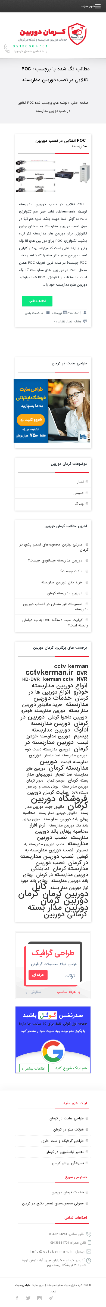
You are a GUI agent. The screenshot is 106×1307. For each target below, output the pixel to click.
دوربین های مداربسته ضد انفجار (57, 771)
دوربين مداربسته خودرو (43, 710)
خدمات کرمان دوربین (68, 1192)
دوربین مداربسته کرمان (64, 593)
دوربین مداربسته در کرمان (56, 745)
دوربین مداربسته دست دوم (47, 749)
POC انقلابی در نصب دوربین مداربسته (61, 143)
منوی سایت (88, 6)
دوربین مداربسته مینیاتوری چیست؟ (55, 560)
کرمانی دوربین (65, 914)
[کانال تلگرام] (50, 1299)
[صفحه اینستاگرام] (39, 1299)
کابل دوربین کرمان (60, 890)
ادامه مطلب (37, 301)
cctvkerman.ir (49, 672)
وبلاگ (77, 321)
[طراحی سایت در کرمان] (52, 441)
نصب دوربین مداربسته (62, 840)
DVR (82, 673)
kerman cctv (58, 679)
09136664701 (59, 1242)
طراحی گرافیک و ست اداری (62, 1140)
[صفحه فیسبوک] (17, 1299)
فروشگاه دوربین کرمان (59, 802)
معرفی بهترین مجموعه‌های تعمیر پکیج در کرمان (54, 547)
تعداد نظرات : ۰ (63, 321)
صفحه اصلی (79, 102)
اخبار (80, 482)
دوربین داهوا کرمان (67, 717)
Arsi (40, 313)
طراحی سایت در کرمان (66, 1118)
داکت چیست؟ (71, 571)
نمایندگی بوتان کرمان (68, 1163)
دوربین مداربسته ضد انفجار (66, 755)
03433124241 (58, 1234)
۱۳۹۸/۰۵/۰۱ (73, 313)
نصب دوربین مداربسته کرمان (62, 866)
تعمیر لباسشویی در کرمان (64, 1152)
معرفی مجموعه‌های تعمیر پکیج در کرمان (53, 1203)
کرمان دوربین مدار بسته (57, 904)
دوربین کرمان (55, 780)
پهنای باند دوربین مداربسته (55, 878)
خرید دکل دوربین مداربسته (61, 582)
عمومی (78, 493)
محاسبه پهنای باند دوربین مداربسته (55, 816)
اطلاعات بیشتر (35, 1068)
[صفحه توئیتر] (28, 1299)
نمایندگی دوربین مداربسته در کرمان (59, 871)
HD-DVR (31, 679)
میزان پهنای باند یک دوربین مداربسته (55, 822)
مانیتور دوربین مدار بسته (58, 813)
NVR (82, 679)
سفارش (35, 992)
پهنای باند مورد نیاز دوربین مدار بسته (54, 884)
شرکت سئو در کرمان (68, 1129)
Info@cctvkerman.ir (52, 1251)
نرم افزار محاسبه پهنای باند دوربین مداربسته (59, 831)
